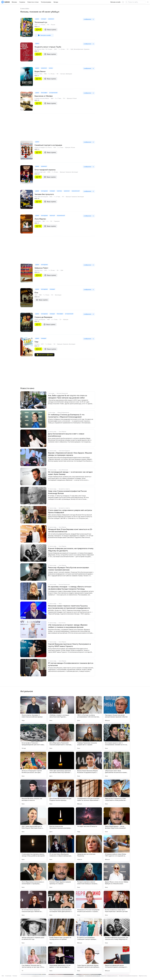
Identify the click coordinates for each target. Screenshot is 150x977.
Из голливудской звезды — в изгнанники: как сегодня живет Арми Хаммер (70, 473)
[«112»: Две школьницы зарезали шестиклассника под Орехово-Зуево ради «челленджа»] (61, 765)
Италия (74, 98)
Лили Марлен (40, 219)
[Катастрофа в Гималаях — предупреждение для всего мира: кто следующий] (33, 737)
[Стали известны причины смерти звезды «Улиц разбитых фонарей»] (33, 848)
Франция (69, 98)
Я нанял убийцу (24, 8)
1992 (45, 73)
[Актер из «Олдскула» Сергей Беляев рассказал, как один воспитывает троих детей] (33, 765)
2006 (48, 172)
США (71, 49)
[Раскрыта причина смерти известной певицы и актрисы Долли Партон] (89, 876)
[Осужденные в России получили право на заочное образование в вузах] (89, 793)
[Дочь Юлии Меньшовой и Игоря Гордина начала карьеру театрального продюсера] (61, 793)
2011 (42, 344)
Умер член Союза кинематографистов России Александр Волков (67, 492)
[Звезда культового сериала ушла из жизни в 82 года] (33, 932)
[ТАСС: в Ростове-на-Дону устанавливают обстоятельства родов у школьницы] (89, 709)
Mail (3, 975)
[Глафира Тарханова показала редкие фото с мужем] (89, 737)
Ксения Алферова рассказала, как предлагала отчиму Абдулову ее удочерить (70, 550)
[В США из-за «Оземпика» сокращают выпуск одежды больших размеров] (89, 932)
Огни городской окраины (45, 170)
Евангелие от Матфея (44, 96)
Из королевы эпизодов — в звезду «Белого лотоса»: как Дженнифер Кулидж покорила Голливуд (70, 588)
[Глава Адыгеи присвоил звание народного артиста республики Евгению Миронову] (89, 959)
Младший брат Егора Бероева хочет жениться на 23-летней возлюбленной (70, 530)
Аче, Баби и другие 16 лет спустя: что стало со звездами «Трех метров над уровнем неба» (67, 397)
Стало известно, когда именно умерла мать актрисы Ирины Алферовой (70, 511)
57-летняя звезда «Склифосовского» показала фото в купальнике (70, 664)
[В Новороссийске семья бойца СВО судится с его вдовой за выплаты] (117, 848)
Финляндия (75, 172)
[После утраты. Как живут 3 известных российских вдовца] (33, 709)
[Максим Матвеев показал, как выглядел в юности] (33, 793)
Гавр (36, 342)
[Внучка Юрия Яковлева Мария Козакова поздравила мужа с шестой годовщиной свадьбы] (89, 765)
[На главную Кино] (7, 2)
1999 (40, 295)
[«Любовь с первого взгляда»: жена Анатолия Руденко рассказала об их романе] (61, 709)
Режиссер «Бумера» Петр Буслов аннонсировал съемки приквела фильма (68, 569)
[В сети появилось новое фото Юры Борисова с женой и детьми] (117, 904)
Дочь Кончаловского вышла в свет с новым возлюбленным (66, 435)
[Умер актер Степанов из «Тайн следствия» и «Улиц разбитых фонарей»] (117, 793)
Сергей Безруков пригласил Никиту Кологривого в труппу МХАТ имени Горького (69, 645)
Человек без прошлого (44, 194)
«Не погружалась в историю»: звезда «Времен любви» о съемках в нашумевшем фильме (68, 626)
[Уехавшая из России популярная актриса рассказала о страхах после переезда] (89, 904)
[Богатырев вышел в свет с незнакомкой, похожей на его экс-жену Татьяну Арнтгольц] (117, 737)
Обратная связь (143, 975)
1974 (54, 147)
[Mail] (2, 2)
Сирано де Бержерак (43, 317)
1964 (52, 98)
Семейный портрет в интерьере (48, 145)
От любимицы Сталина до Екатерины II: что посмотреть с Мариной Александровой (66, 416)
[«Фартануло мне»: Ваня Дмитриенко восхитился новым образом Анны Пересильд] (117, 765)
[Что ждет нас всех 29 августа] (89, 820)
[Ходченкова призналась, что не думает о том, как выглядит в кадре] (61, 959)
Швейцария (69, 73)
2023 (36, 24)
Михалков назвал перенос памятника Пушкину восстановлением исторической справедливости (69, 607)
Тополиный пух (41, 22)
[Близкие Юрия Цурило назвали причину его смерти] (61, 876)
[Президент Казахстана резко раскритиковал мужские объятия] (117, 709)
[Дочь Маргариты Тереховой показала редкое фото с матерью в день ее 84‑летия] (61, 737)
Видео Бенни (40, 71)
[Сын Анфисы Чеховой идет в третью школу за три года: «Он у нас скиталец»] (33, 959)
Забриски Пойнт (41, 268)
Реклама (15, 975)
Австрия (62, 73)
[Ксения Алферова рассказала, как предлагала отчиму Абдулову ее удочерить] (117, 932)
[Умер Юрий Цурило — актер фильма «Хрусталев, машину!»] (117, 820)
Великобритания (78, 49)
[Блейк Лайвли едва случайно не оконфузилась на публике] (61, 932)
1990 (48, 319)
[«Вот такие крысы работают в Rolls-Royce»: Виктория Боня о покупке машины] (33, 820)
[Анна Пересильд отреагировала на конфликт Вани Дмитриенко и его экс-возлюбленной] (61, 904)
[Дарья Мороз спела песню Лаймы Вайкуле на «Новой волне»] (117, 876)
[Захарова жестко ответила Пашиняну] (89, 848)
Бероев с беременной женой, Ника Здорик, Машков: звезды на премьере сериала (70, 454)
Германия (86, 49)
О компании (8, 975)
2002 (55, 49)
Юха (36, 293)
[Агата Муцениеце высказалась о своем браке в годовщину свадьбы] (33, 876)
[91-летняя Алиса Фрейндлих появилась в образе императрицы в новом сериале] (61, 848)
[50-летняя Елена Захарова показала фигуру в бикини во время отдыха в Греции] (33, 904)
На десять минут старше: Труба (48, 47)
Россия (53, 24)
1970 (45, 270)
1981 (43, 221)
